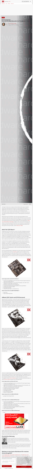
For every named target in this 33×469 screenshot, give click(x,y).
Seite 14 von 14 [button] (26, 204)
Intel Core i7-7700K (19, 225)
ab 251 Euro (15, 251)
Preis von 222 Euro (13, 378)
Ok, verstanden (24, 466)
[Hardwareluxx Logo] (6, 1)
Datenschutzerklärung (19, 464)
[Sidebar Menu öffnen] (30, 1)
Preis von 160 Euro (7, 379)
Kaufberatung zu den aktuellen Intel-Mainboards (12, 454)
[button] (30, 259)
